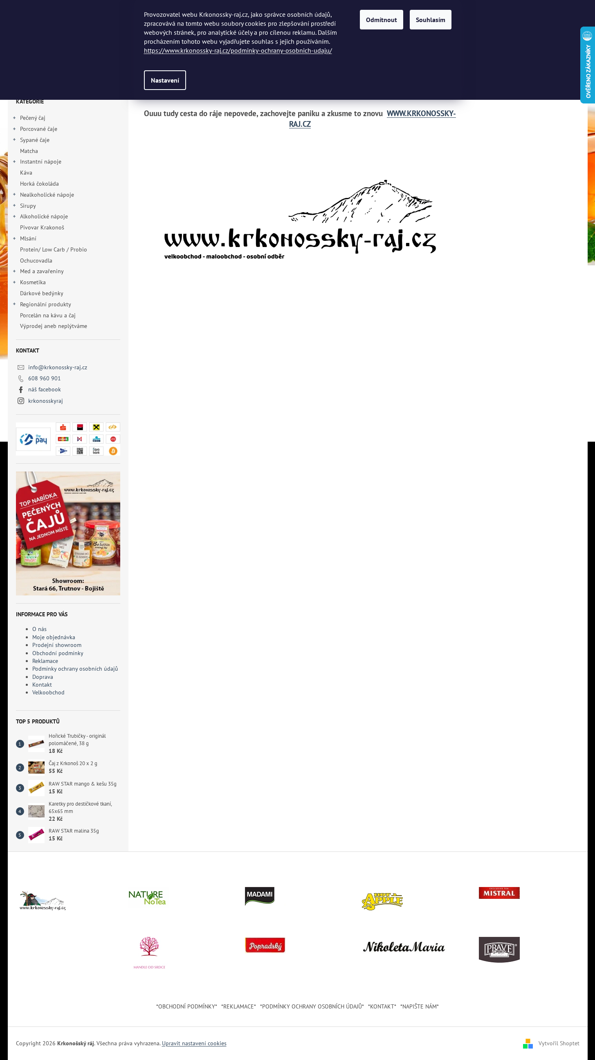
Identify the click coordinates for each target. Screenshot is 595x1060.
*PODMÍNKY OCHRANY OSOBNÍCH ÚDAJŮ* (312, 1006)
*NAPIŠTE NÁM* (419, 1006)
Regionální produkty (45, 304)
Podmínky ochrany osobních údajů (75, 668)
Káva (27, 172)
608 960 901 (44, 378)
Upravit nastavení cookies (194, 1043)
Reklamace (45, 661)
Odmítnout (381, 20)
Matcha (29, 151)
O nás (39, 629)
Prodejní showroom (56, 645)
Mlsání (28, 238)
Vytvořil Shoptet (559, 1043)
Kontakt (42, 684)
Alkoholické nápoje (44, 216)
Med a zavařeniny (42, 271)
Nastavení (165, 80)
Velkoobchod (48, 692)
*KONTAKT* (382, 1006)
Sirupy (28, 205)
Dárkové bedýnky (41, 293)
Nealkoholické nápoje (47, 194)
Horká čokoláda (39, 183)
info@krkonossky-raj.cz (57, 367)
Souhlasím (430, 20)
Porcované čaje (38, 128)
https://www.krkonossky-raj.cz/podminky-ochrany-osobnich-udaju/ (238, 50)
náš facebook (44, 389)
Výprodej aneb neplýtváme (53, 326)
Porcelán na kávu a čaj (48, 315)
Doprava (42, 676)
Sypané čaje (34, 140)
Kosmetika (33, 282)
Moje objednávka (53, 637)
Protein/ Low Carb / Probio (53, 249)
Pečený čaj (32, 117)
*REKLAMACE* (238, 1006)
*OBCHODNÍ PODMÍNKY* (186, 1006)
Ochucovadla (36, 260)
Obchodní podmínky (57, 653)
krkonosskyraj (45, 400)
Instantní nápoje (40, 161)
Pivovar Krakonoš (42, 227)
